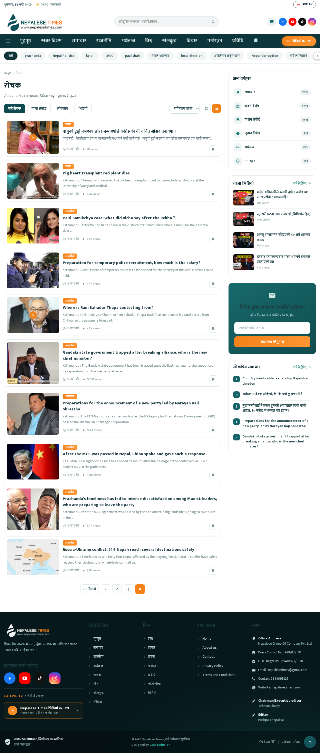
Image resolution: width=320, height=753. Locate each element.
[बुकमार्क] (213, 149)
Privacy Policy (212, 666)
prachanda (33, 56)
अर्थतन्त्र (128, 41)
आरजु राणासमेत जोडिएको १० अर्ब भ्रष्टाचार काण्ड (283, 237)
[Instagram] (312, 22)
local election (191, 56)
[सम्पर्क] (271, 21)
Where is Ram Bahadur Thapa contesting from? (108, 307)
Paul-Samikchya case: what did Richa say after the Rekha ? (119, 217)
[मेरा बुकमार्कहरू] (255, 41)
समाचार (79, 41)
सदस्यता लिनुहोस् (272, 342)
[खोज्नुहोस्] (213, 22)
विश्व (148, 41)
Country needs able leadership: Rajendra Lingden (275, 381)
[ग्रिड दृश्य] (206, 108)
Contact (208, 657)
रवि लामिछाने (298, 56)
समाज (97, 675)
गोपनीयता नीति (267, 742)
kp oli (90, 56)
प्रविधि (237, 41)
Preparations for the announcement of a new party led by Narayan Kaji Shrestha (131, 406)
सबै (10, 56)
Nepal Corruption (265, 56)
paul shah (132, 56)
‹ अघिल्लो (89, 589)
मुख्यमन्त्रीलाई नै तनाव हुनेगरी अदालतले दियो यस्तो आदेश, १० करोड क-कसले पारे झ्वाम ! (274, 408)
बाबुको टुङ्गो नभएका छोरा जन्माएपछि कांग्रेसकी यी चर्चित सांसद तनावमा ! (119, 131)
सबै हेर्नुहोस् (299, 183)
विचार (191, 41)
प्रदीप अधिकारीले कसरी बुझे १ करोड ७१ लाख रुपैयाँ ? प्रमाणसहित (282, 194)
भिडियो (83, 108)
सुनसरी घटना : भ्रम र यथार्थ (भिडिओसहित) (283, 214)
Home (206, 639)
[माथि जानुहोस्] (310, 742)
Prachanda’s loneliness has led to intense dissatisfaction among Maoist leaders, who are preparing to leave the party (140, 501)
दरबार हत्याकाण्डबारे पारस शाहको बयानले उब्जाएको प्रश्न (283, 259)
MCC (109, 56)
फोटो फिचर (155, 684)
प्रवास (151, 657)
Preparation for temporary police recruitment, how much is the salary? (131, 262)
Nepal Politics (63, 56)
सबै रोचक (14, 108)
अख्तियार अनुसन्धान (227, 56)
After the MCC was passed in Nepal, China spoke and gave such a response (134, 453)
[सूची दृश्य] (216, 108)
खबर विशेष (51, 41)
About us (209, 648)
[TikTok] (302, 22)
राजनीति (104, 41)
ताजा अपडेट (39, 108)
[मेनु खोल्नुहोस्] (8, 41)
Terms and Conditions (218, 675)
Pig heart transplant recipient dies (96, 173)
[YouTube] (292, 22)
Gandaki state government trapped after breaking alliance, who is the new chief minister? (135, 355)
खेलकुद (169, 41)
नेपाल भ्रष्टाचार (160, 56)
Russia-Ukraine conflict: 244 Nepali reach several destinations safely (128, 549)
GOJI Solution (160, 744)
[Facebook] (283, 22)
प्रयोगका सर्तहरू (291, 742)
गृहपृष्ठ (25, 41)
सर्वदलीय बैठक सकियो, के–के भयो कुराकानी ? (272, 393)
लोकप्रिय (62, 108)
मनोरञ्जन (214, 41)
